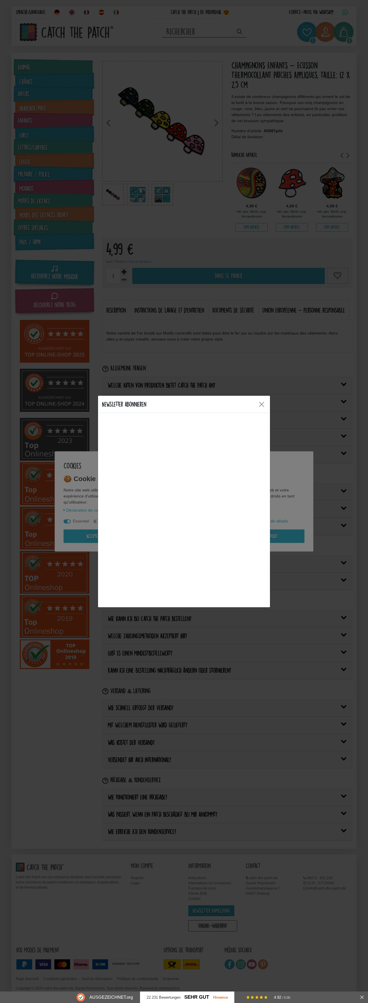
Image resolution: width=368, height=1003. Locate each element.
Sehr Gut (196, 997)
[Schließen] (362, 997)
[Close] (261, 404)
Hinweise (220, 997)
